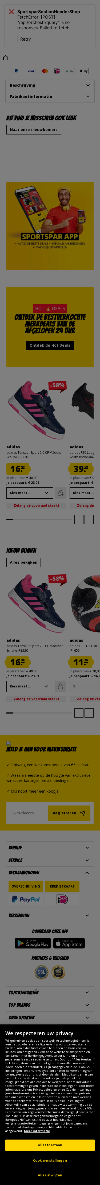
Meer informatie (37, 1131)
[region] (50, 1104)
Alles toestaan (50, 1145)
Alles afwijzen (50, 1175)
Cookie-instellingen (50, 1160)
